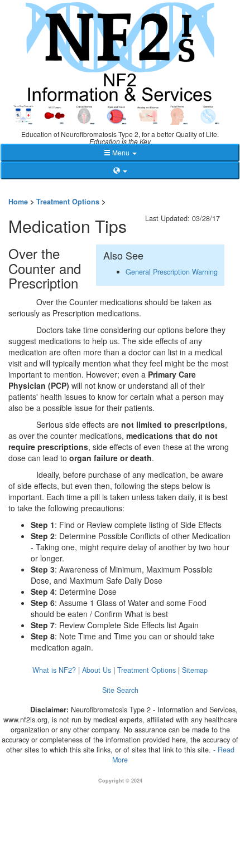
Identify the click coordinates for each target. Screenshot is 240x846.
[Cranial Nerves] (86, 113)
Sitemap (195, 670)
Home (18, 202)
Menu (121, 152)
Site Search (120, 690)
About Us (96, 670)
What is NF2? (54, 670)
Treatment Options (67, 202)
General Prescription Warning (172, 272)
